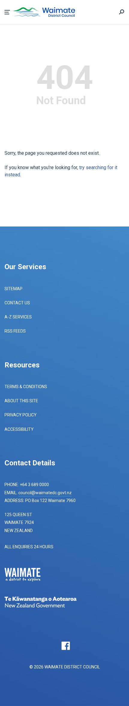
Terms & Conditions (25, 386)
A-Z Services (18, 317)
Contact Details (29, 463)
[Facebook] (65, 645)
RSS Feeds (15, 331)
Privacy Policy (20, 414)
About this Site (21, 400)
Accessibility (19, 429)
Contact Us (17, 302)
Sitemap (13, 288)
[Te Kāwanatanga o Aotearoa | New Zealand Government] (49, 603)
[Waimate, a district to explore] (27, 575)
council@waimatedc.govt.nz (45, 492)
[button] (7, 12)
